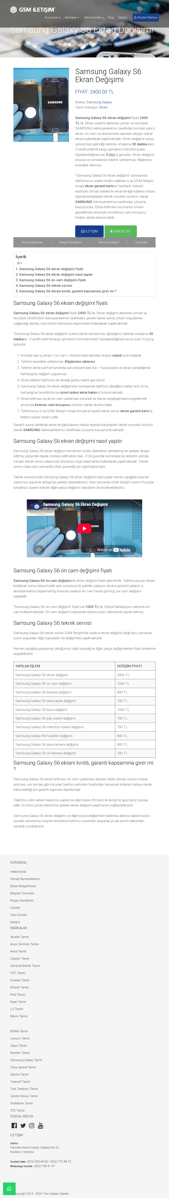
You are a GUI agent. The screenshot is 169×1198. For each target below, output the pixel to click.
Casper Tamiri (19, 958)
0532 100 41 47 (44, 1166)
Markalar (71, 17)
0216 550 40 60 (37, 1161)
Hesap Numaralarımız (25, 879)
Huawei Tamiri (19, 980)
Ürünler (15, 908)
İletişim (122, 17)
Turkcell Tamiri (20, 1082)
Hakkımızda (18, 872)
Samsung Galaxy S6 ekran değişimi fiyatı (51, 269)
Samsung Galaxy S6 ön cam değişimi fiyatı (52, 280)
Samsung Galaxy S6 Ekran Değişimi (84, 44)
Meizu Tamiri (19, 1016)
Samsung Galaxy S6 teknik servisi (45, 285)
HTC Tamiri (17, 973)
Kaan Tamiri (18, 1002)
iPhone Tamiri (19, 987)
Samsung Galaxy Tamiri (26, 1060)
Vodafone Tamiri (21, 1103)
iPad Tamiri (17, 994)
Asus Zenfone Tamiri (24, 944)
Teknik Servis (92, 17)
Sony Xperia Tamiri (23, 1067)
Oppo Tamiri (18, 1046)
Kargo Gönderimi (22, 900)
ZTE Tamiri (17, 1110)
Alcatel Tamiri (19, 937)
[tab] (32, 242)
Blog (111, 17)
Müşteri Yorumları (22, 893)
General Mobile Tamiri (25, 966)
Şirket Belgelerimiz (23, 886)
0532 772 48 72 (60, 1161)
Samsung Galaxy (42, 44)
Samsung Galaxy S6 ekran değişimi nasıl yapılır (56, 274)
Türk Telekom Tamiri (24, 1089)
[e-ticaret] (33, 9)
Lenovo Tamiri (20, 1038)
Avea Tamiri (18, 951)
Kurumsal (51, 17)
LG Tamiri (16, 1009)
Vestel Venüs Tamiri (24, 1096)
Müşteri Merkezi (147, 17)
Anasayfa (18, 44)
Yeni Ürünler (18, 915)
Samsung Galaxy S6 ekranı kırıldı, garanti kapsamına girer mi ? (67, 291)
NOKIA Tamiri (19, 1031)
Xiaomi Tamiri (19, 1074)
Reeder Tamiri (20, 1053)
